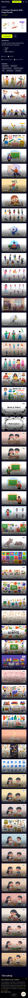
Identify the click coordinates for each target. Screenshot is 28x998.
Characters (14, 65)
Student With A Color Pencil (9, 190)
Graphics (4, 7)
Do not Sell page (4, 990)
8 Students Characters (8, 264)
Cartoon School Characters (9, 607)
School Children (6, 369)
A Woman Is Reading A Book (9, 324)
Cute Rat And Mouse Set (8, 547)
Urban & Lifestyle (18, 68)
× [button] (26, 978)
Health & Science (6, 68)
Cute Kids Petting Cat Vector (9, 875)
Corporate (18, 70)
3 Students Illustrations (8, 339)
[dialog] (14, 987)
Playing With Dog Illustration (9, 890)
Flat (3, 70)
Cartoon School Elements (8, 562)
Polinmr (5, 15)
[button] (14, 992)
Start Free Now (17, 1)
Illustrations (5, 65)
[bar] (26, 2)
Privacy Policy (23, 986)
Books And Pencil (6, 741)
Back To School (6, 235)
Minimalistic (10, 70)
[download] (24, 86)
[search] (23, 2)
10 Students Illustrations (8, 354)
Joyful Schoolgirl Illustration (9, 205)
